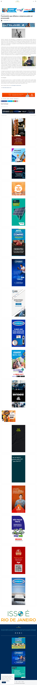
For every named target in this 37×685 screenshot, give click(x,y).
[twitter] (17, 633)
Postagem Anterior (4, 115)
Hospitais (8, 98)
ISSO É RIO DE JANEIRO (21, 683)
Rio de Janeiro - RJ (16, 98)
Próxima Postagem (33, 115)
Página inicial (3, 14)
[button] (1, 1)
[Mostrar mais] (18, 101)
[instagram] (21, 633)
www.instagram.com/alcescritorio (16, 85)
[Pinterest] (15, 101)
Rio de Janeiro (11, 98)
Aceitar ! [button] (4, 682)
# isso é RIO (7, 14)
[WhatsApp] (13, 101)
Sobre (16, 681)
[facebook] (15, 633)
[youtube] (19, 633)
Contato (19, 681)
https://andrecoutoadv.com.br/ (7, 87)
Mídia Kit (22, 681)
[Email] (17, 101)
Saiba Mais (7, 681)
